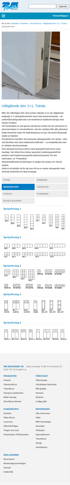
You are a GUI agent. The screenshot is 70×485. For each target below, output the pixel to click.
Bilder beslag (10, 397)
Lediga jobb (41, 401)
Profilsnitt (7, 194)
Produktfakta (42, 194)
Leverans (8, 422)
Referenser (43, 409)
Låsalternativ (43, 187)
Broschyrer (9, 459)
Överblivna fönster (13, 401)
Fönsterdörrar (35, 23)
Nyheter (39, 397)
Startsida (14, 23)
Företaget (42, 376)
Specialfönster (43, 434)
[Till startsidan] (10, 10)
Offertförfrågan (11, 426)
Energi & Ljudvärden (13, 393)
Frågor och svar (11, 430)
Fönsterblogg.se (60, 16)
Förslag (6, 180)
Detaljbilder (42, 180)
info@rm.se (21, 369)
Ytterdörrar (9, 389)
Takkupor (40, 430)
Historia (39, 393)
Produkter (24, 23)
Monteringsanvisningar (15, 463)
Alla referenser (43, 413)
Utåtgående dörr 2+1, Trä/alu (54, 23)
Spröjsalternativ (11, 187)
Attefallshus (41, 447)
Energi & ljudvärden (12, 201)
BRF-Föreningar (43, 422)
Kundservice (11, 409)
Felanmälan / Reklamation (16, 434)
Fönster (7, 380)
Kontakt (7, 413)
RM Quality (41, 389)
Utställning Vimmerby (46, 384)
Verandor (40, 426)
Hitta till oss (9, 417)
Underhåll (8, 472)
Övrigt (39, 443)
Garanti (7, 468)
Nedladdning (11, 455)
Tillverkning (41, 380)
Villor (38, 417)
